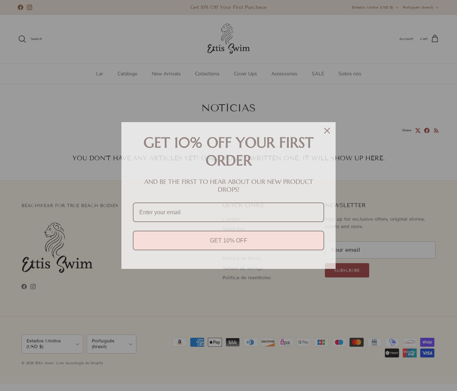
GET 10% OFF (228, 240)
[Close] (327, 130)
